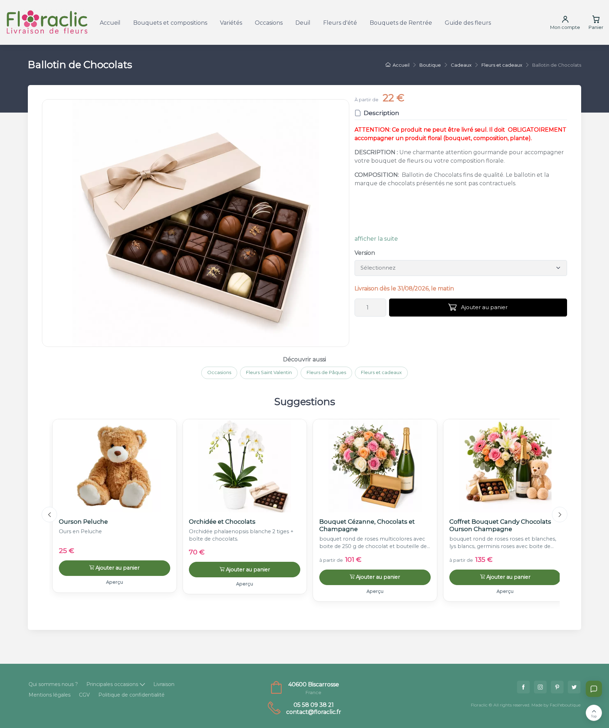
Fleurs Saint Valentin (269, 372)
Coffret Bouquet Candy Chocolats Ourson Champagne (500, 525)
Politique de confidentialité (131, 695)
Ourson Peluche (83, 521)
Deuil (302, 22)
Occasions (269, 22)
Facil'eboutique (565, 705)
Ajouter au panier (484, 307)
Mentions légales (49, 695)
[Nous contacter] (594, 689)
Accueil (110, 22)
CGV (84, 695)
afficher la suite (376, 238)
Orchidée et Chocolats (222, 521)
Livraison (163, 684)
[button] (195, 223)
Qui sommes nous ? (53, 684)
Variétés (231, 22)
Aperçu (114, 582)
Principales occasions (112, 684)
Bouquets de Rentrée (401, 22)
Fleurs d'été (340, 22)
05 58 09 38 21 (314, 705)
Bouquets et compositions (170, 22)
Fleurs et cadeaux (381, 372)
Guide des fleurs (468, 22)
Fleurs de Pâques (326, 372)
